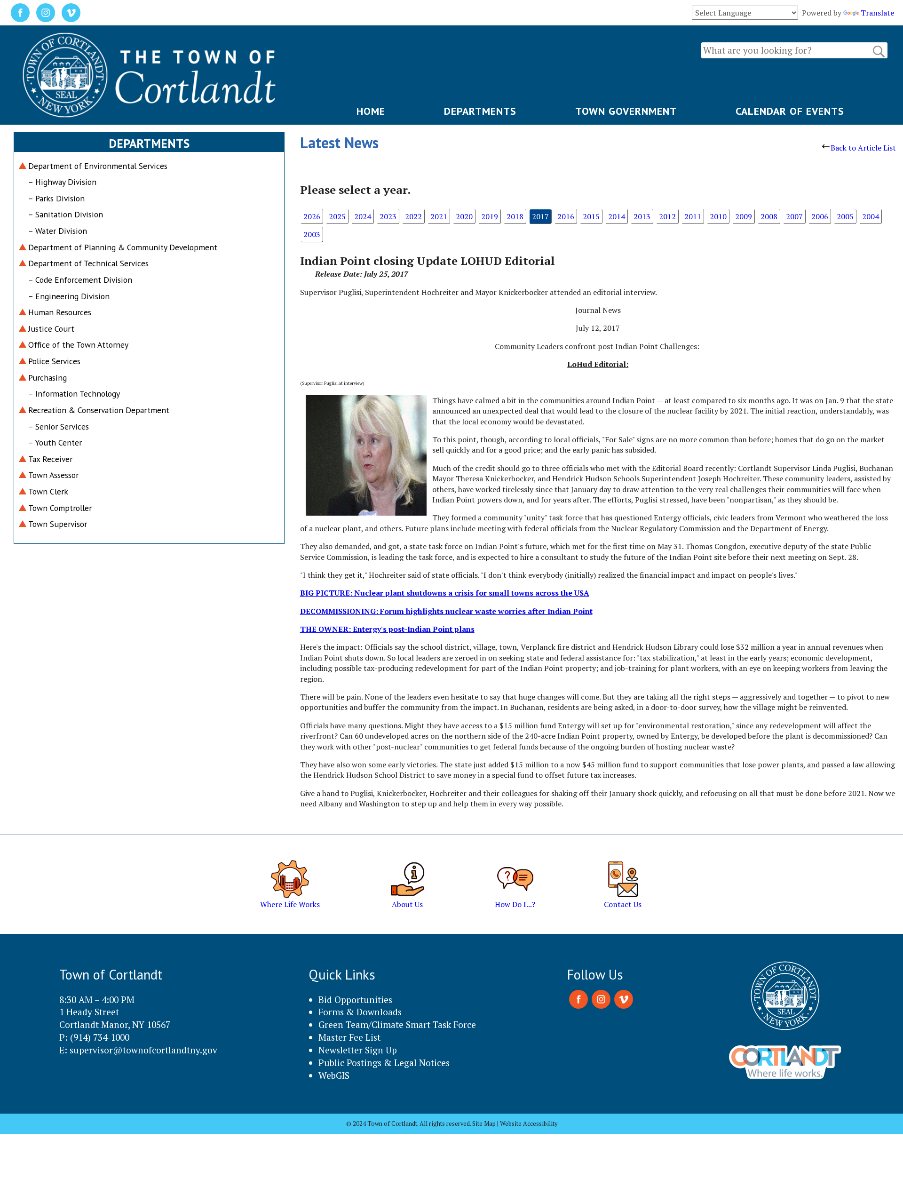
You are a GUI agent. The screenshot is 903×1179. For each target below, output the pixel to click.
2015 (591, 216)
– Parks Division (56, 198)
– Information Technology (74, 393)
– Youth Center (55, 442)
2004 (870, 216)
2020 (464, 216)
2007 (794, 216)
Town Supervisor (57, 523)
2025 (337, 216)
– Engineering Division (69, 296)
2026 (311, 216)
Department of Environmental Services (97, 165)
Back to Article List (863, 148)
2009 (743, 216)
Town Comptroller (60, 507)
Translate (877, 13)
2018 (515, 216)
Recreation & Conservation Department (98, 410)
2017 (540, 216)
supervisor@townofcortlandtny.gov (143, 1050)
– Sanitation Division (65, 214)
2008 (768, 216)
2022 (413, 216)
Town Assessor (53, 475)
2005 (845, 216)
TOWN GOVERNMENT (626, 111)
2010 (718, 216)
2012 (667, 216)
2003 (311, 234)
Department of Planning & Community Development (122, 247)
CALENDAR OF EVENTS (790, 111)
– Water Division (57, 230)
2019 (489, 216)
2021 (438, 216)
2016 (565, 216)
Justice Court (51, 328)
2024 (362, 216)
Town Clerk (48, 491)
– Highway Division (62, 181)
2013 (642, 216)
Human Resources (59, 312)
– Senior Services (58, 426)
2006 (819, 216)
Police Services (54, 361)
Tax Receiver (50, 459)
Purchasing (47, 377)
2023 (388, 216)
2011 (692, 216)
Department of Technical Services (88, 263)
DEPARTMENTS (480, 111)
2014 (616, 216)
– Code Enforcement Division (80, 279)
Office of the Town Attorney (78, 344)
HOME (370, 111)
